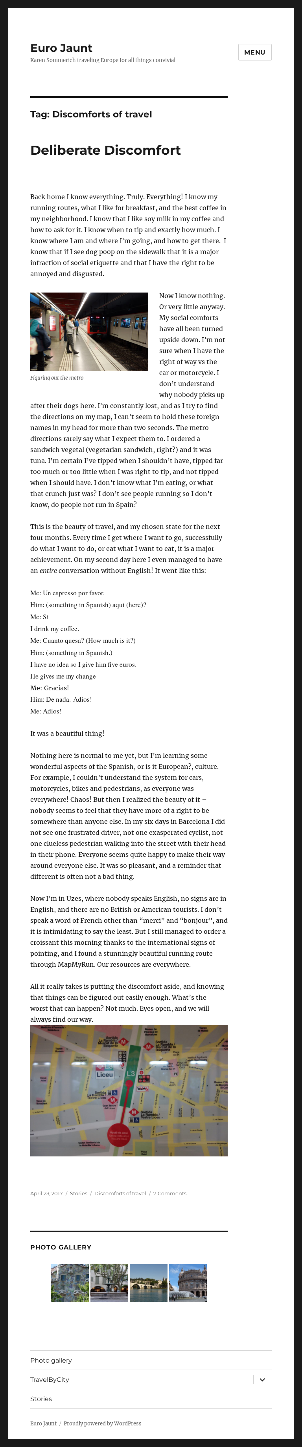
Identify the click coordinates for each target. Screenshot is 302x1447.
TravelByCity (49, 1379)
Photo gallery (51, 1360)
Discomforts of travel (120, 1193)
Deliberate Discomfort (105, 150)
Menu (255, 52)
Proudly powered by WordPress (103, 1423)
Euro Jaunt (61, 48)
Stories (78, 1193)
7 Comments (169, 1193)
